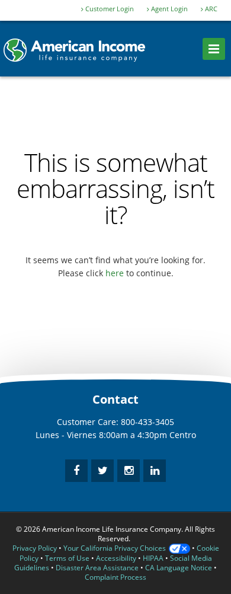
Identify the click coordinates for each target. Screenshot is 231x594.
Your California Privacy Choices (114, 548)
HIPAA (153, 558)
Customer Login (109, 9)
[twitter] (102, 470)
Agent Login (168, 9)
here (114, 273)
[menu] (214, 49)
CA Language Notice (178, 568)
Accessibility (116, 558)
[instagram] (128, 470)
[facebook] (76, 470)
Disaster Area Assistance (97, 568)
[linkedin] (154, 470)
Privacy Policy (34, 548)
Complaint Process (115, 577)
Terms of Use (67, 558)
